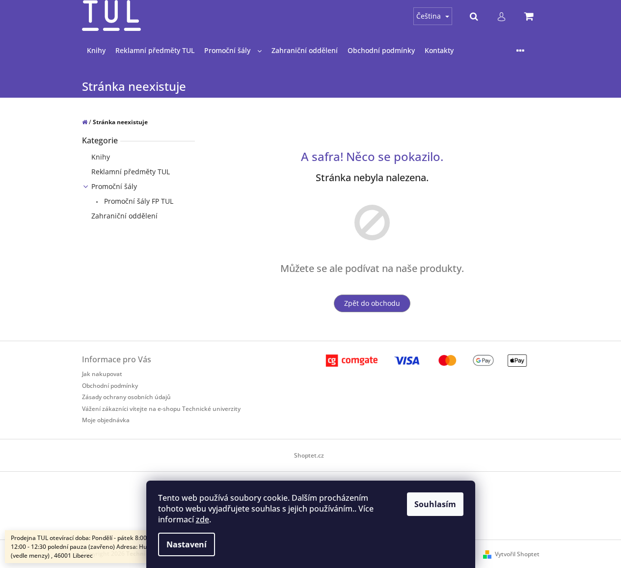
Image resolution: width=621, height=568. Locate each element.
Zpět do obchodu (372, 303)
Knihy (100, 157)
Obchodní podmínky (110, 385)
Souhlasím (435, 504)
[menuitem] (96, 50)
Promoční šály (114, 186)
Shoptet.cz (309, 455)
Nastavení (186, 544)
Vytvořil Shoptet (517, 554)
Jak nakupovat (102, 374)
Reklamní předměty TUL (130, 171)
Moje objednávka (106, 420)
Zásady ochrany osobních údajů (126, 397)
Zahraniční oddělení (124, 215)
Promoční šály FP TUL (137, 201)
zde (202, 519)
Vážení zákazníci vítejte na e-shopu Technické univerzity (161, 409)
